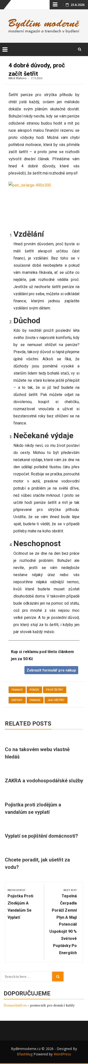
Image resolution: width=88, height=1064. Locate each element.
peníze (34, 689)
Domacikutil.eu (15, 1005)
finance (17, 689)
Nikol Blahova (17, 78)
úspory (17, 700)
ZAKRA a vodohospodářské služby (44, 781)
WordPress (62, 1054)
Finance (35, 700)
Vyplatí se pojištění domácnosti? (41, 836)
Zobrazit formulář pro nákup (51, 670)
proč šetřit (54, 689)
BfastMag (25, 1054)
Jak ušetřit (56, 700)
